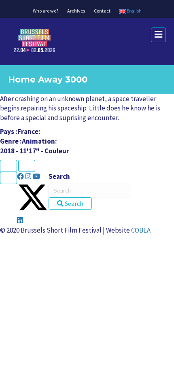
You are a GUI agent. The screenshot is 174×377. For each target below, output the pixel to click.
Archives (76, 11)
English (134, 11)
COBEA (141, 230)
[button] (21, 176)
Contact (102, 11)
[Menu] (8, 178)
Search (59, 176)
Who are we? (45, 11)
